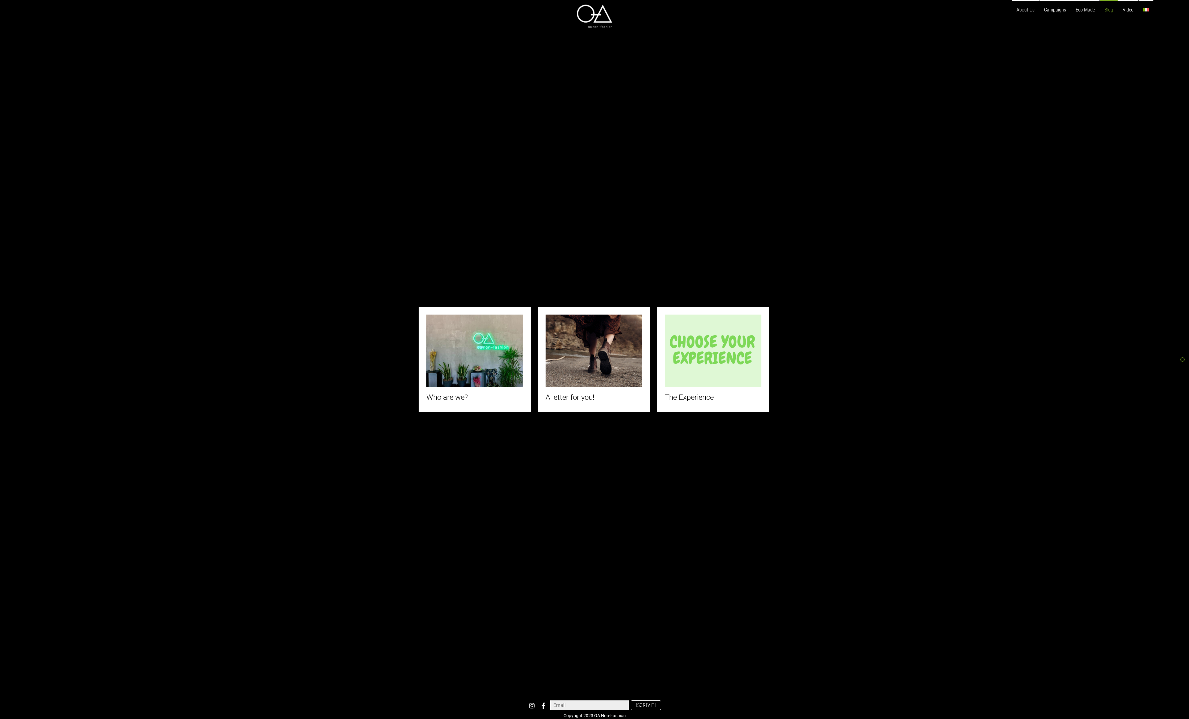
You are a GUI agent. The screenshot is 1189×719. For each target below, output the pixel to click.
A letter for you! (570, 397)
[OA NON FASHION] (594, 25)
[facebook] (543, 704)
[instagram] (532, 704)
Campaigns (1055, 10)
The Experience (689, 397)
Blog (1108, 10)
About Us (1025, 10)
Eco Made (1085, 10)
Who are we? (447, 397)
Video (1128, 10)
